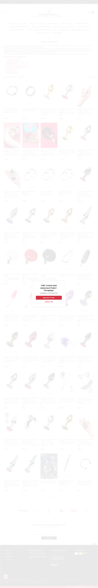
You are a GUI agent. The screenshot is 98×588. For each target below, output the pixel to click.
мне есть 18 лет (49, 298)
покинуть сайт (49, 302)
